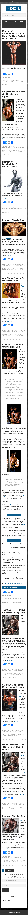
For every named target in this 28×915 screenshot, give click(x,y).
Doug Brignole (17, 147)
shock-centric (20, 734)
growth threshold (20, 599)
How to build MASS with (9, 583)
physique (10, 82)
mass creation (10, 733)
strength (4, 863)
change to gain (14, 331)
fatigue (13, 599)
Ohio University (11, 268)
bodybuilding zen (15, 80)
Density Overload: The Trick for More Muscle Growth (13, 747)
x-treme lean (13, 677)
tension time (5, 153)
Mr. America (14, 150)
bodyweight (18, 583)
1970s (9, 78)
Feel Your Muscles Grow (14, 815)
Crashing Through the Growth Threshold (12, 345)
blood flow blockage (19, 669)
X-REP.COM (14, 8)
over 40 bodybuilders (7, 211)
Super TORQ (20, 151)
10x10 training (11, 597)
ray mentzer (20, 268)
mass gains (4, 334)
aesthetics (4, 80)
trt (14, 808)
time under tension (12, 269)
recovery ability (13, 151)
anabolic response (18, 264)
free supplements (15, 209)
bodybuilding (5, 670)
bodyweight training (7, 599)
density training (10, 81)
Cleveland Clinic (6, 265)
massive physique (6, 672)
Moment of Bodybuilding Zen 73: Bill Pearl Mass (12, 164)
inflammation (17, 149)
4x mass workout (19, 597)
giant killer (21, 81)
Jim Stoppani (22, 265)
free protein (7, 209)
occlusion (20, 672)
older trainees (5, 151)
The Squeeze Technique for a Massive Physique (13, 611)
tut (18, 269)
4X (18, 791)
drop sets (20, 331)
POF (16, 268)
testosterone (5, 807)
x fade (9, 335)
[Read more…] (10, 70)
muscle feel (16, 266)
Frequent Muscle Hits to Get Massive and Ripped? (13, 94)
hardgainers (11, 149)
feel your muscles (16, 859)
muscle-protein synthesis (8, 861)
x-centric (13, 335)
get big (22, 147)
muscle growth (18, 804)
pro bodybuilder (6, 602)
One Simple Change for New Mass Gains (13, 279)
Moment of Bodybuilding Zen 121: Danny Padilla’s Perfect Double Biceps (13, 35)
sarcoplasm (12, 674)
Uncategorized (11, 146)
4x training (18, 78)
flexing (14, 670)
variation (13, 735)
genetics (16, 81)
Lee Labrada (5, 601)
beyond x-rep (22, 330)
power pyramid (9, 734)
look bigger (19, 670)
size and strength (6, 735)
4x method (13, 78)
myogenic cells (21, 150)
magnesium (4, 82)
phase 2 (5, 805)
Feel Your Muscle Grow (13, 219)
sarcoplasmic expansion (19, 805)
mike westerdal (14, 672)
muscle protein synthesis (14, 601)
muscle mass (17, 733)
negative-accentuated (13, 334)
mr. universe (22, 209)
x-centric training (12, 270)
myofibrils (23, 601)
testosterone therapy (7, 808)
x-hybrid (18, 335)
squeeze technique (18, 676)
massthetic (4, 266)
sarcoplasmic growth (15, 602)
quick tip (15, 734)
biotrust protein (15, 208)
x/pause (9, 337)
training (22, 583)
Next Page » (10, 870)
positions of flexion (11, 673)
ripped (6, 674)
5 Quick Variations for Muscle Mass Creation (13, 686)
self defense (10, 676)
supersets (4, 335)
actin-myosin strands (18, 598)
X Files (9, 77)
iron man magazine (14, 731)
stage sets (20, 334)
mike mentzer (14, 860)
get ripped (4, 149)
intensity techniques (20, 332)
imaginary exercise (15, 265)
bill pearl (8, 208)
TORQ (8, 154)
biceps (9, 80)
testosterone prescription (15, 807)
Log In (3, 903)
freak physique (5, 731)
